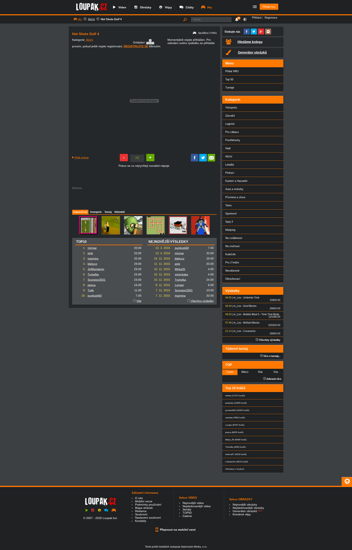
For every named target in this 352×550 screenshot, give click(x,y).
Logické (229, 123)
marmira (93, 258)
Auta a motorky (234, 189)
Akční (91, 19)
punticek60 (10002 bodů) (237, 410)
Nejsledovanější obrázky (248, 507)
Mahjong (230, 229)
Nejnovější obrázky (245, 504)
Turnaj (108, 212)
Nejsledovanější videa (197, 506)
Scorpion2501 (97, 279)
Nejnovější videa (193, 503)
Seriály (187, 509)
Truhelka (93, 274)
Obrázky (144, 7)
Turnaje (229, 87)
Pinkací (229, 172)
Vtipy (167, 7)
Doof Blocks (249, 306)
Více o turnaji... (271, 356)
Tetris (228, 205)
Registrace (271, 17)
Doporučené (80, 212)
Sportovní (231, 213)
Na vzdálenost (233, 238)
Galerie (187, 516)
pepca (92, 285)
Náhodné (119, 212)
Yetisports (231, 107)
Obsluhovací (232, 278)
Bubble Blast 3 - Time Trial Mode (261, 314)
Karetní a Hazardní (236, 180)
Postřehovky (232, 140)
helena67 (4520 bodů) (235, 454)
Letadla (229, 164)
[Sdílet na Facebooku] (194, 160)
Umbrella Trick (251, 297)
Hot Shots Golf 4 (111, 19)
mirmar (92, 248)
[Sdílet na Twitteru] (203, 160)
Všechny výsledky (202, 301)
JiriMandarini (96, 269)
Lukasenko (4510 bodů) (236, 462)
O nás (139, 498)
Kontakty (140, 520)
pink (90, 253)
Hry (209, 7)
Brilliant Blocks (251, 322)
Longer (179, 285)
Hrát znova (82, 157)
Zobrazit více (273, 379)
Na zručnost (232, 246)
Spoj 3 (229, 221)
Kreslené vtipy (242, 514)
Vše (138, 301)
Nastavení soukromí (148, 517)
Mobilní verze (143, 501)
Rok (260, 371)
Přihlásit (257, 17)
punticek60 (95, 295)
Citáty (189, 7)
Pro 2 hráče (232, 262)
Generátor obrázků (245, 511)
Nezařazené (232, 270)
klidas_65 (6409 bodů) (235, 439)
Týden (229, 371)
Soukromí (141, 514)
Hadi (228, 148)
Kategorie (96, 212)
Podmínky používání (148, 504)
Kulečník (230, 254)
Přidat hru (269, 6)
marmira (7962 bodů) (235, 417)
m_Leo (237, 297)
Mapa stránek (144, 507)
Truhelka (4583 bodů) (235, 447)
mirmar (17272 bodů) (235, 395)
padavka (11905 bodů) (236, 403)
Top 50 (229, 79)
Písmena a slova (235, 197)
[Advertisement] (144, 198)
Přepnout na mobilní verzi (177, 529)
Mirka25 (180, 269)
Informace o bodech (234, 469)
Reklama (140, 511)
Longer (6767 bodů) (234, 425)
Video (121, 7)
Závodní (230, 115)
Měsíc (245, 371)
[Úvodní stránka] (91, 11)
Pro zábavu (232, 132)
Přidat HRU (232, 71)
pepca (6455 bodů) (234, 432)
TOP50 (187, 512)
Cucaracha (249, 331)
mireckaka (181, 274)
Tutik (91, 290)
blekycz (92, 263)
